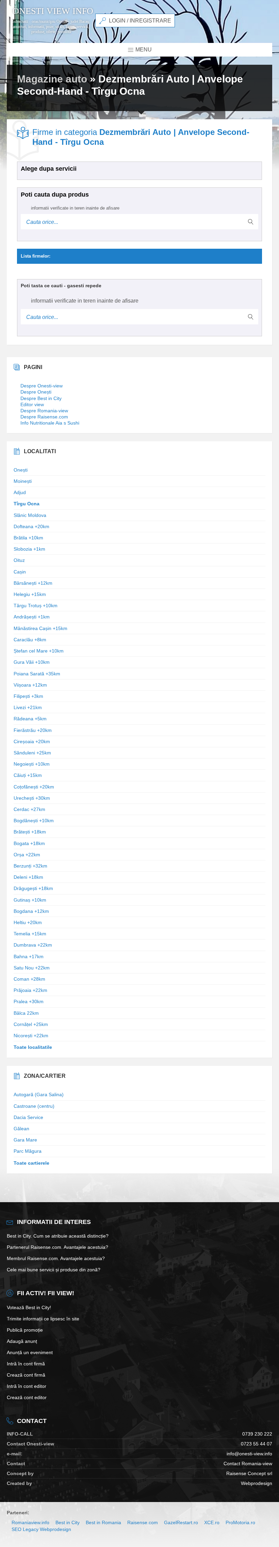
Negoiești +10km (32, 764)
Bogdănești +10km (34, 820)
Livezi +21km (28, 707)
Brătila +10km (28, 537)
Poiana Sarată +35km (37, 673)
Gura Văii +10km (32, 662)
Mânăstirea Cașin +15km (40, 628)
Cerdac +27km (29, 809)
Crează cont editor (27, 1397)
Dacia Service (28, 1117)
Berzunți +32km (30, 866)
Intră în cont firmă (26, 1363)
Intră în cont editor (26, 1386)
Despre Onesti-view (41, 385)
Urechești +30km (32, 798)
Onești (21, 470)
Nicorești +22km (31, 1035)
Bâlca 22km (26, 1013)
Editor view (32, 404)
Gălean (21, 1128)
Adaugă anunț (22, 1341)
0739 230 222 (257, 1434)
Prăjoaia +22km (30, 990)
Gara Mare (25, 1140)
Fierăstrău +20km (33, 730)
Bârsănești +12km (33, 583)
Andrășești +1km (32, 616)
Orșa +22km (27, 854)
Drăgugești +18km (33, 888)
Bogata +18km (29, 843)
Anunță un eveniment (30, 1352)
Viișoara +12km (30, 685)
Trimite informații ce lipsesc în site (43, 1318)
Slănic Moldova (30, 515)
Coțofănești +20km (34, 787)
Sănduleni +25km (32, 752)
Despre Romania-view (44, 410)
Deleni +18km (28, 877)
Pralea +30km (29, 1001)
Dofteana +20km (31, 526)
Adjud (20, 492)
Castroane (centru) (34, 1106)
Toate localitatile (33, 1047)
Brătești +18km (30, 831)
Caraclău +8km (30, 639)
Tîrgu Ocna (26, 503)
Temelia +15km (30, 933)
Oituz (19, 560)
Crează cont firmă (26, 1375)
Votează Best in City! (29, 1307)
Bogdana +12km (31, 911)
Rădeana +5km (30, 718)
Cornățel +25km (31, 1024)
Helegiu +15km (30, 594)
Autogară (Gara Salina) (39, 1094)
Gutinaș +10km (30, 900)
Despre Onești (35, 392)
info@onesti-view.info (249, 1453)
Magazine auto (52, 79)
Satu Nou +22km (32, 967)
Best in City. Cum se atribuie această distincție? (58, 1236)
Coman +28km (29, 979)
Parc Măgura (28, 1151)
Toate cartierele (31, 1163)
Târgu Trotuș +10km (36, 605)
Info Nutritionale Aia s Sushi (49, 423)
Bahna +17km (29, 956)
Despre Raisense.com (44, 416)
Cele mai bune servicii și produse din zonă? (53, 1269)
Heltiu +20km (28, 922)
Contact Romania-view (248, 1463)
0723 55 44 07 (256, 1443)
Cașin (20, 572)
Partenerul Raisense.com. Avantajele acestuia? (57, 1247)
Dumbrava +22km (33, 945)
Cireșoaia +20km (32, 741)
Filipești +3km (28, 696)
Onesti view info (53, 11)
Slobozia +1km (29, 549)
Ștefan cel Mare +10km (39, 651)
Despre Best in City (41, 398)
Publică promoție (25, 1330)
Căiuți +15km (28, 775)
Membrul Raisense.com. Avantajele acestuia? (56, 1258)
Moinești (23, 481)
